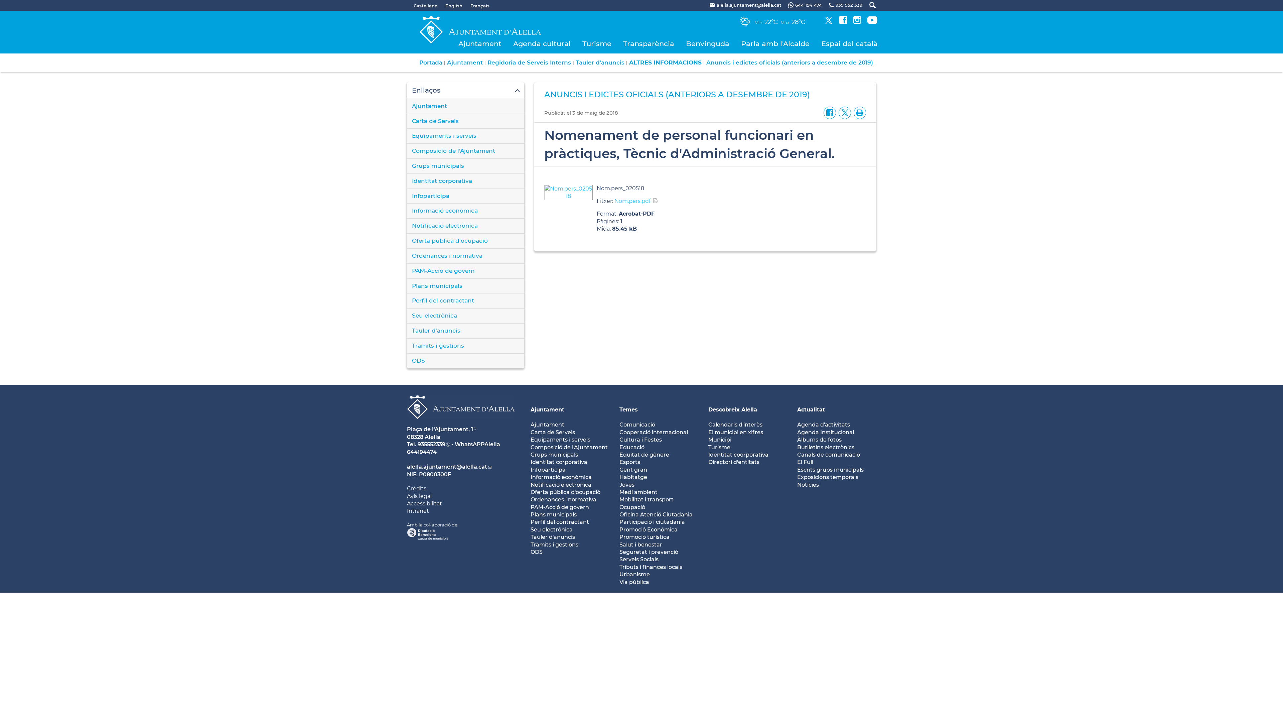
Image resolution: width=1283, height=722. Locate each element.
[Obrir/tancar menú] (465, 90)
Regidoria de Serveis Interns (529, 62)
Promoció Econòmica (648, 529)
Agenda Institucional (825, 432)
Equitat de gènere (644, 455)
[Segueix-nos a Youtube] (872, 22)
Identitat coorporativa (738, 455)
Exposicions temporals (827, 477)
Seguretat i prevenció (648, 552)
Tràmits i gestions (438, 345)
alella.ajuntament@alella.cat (447, 467)
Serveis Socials (639, 559)
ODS (418, 360)
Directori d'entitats (733, 462)
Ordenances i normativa (447, 255)
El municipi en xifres (735, 432)
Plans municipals (437, 285)
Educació (632, 447)
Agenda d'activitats (823, 425)
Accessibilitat (424, 503)
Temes (628, 409)
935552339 (431, 444)
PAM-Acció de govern (443, 270)
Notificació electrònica (445, 225)
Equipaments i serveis (444, 135)
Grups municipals (438, 165)
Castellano (425, 5)
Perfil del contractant (443, 300)
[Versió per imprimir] (858, 112)
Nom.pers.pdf (632, 201)
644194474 (422, 452)
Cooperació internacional (653, 432)
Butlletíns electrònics (825, 447)
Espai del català (849, 43)
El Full (805, 462)
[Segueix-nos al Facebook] (843, 22)
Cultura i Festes (640, 440)
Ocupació (632, 507)
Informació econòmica (445, 210)
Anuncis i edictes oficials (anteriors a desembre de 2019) (789, 62)
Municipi (719, 440)
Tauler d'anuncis (600, 62)
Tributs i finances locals (650, 567)
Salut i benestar (640, 545)
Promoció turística (644, 537)
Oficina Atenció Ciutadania (656, 514)
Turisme (596, 43)
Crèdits (416, 488)
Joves (626, 485)
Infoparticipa (430, 196)
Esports (629, 462)
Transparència (648, 43)
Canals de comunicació (828, 455)
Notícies (808, 485)
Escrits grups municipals (830, 470)
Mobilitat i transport (646, 499)
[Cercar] (869, 5)
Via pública (634, 582)
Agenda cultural (542, 43)
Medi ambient (638, 492)
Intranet (418, 511)
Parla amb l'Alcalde (775, 43)
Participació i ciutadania (652, 522)
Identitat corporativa (442, 180)
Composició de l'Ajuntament (453, 150)
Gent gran (633, 470)
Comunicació (637, 425)
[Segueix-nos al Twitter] (828, 22)
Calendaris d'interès (735, 425)
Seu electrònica (434, 315)
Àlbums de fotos (819, 440)
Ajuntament (480, 43)
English (453, 5)
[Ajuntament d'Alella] (461, 424)
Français (479, 5)
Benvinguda (707, 43)
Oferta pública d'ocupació (450, 240)
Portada (430, 62)
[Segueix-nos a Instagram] (857, 22)
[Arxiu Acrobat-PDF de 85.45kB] (568, 192)
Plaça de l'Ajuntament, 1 (440, 429)
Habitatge (633, 477)
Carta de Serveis (435, 121)
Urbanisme (634, 574)
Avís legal (419, 496)
